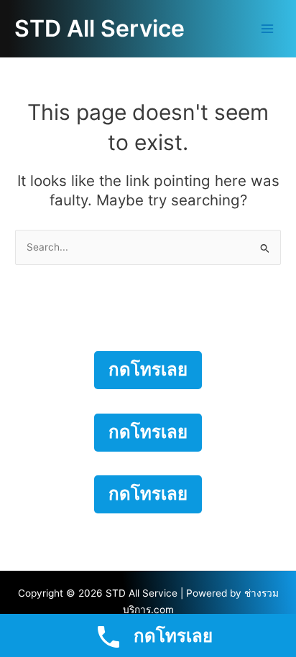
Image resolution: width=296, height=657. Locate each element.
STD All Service (99, 28)
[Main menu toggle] (267, 29)
